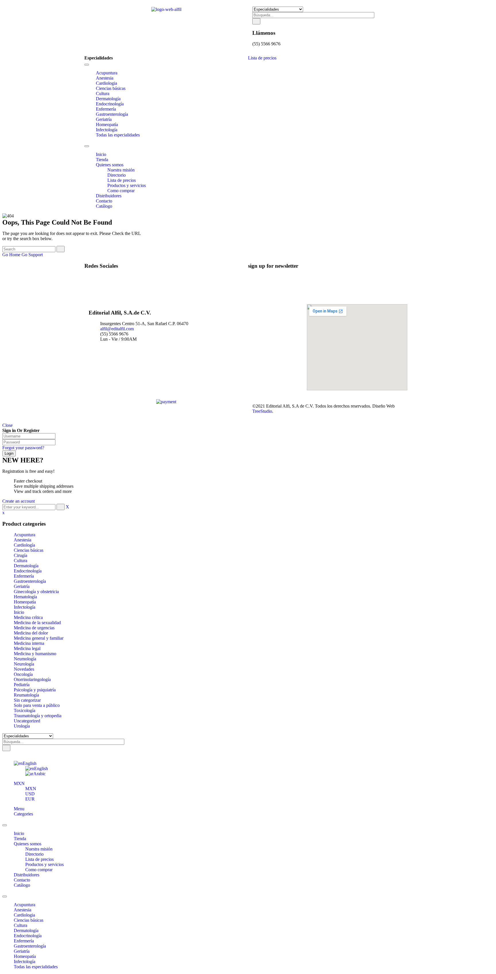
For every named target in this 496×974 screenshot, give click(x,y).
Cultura (20, 560)
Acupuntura (24, 534)
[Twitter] (97, 282)
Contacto (22, 879)
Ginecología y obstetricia (36, 591)
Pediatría (22, 684)
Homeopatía (25, 601)
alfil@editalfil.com (117, 328)
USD (30, 793)
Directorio (34, 854)
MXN (19, 783)
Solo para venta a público (37, 705)
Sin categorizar (27, 700)
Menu (19, 808)
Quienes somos (27, 843)
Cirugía (20, 555)
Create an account (18, 501)
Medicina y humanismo (35, 653)
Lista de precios (262, 57)
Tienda (20, 838)
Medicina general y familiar (38, 638)
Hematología (25, 596)
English (29, 763)
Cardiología (24, 545)
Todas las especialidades (36, 966)
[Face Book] (97, 277)
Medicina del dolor (31, 632)
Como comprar (39, 869)
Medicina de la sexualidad (37, 622)
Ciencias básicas (28, 550)
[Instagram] (97, 287)
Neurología (24, 663)
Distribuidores (26, 874)
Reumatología (26, 695)
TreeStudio (262, 411)
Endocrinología (28, 570)
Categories (23, 813)
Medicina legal (27, 648)
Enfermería (24, 576)
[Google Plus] (97, 292)
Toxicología (24, 710)
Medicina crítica (28, 617)
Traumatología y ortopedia (37, 715)
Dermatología (26, 565)
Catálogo (22, 885)
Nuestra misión (39, 848)
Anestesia (22, 539)
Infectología (24, 607)
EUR (30, 798)
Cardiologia (24, 915)
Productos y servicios (44, 864)
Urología (22, 726)
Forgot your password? (23, 447)
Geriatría (22, 586)
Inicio (19, 612)
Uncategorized (27, 720)
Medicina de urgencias (34, 627)
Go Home (11, 254)
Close (7, 425)
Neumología (25, 658)
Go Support (32, 254)
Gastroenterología (30, 581)
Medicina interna (29, 643)
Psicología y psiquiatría (35, 689)
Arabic (39, 773)
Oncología (23, 674)
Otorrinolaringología (32, 679)
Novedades (24, 669)
